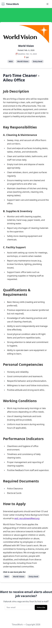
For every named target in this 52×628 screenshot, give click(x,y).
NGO (11, 61)
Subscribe (41, 607)
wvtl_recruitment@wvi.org (27, 518)
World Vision (22, 61)
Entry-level (37, 61)
